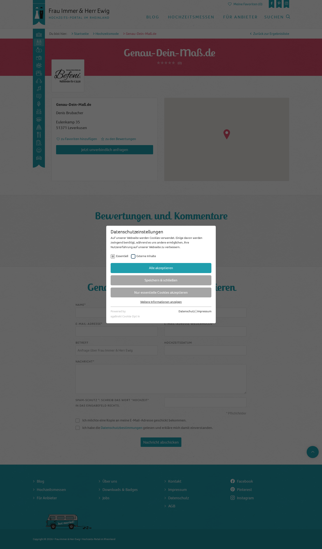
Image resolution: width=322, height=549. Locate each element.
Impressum (204, 311)
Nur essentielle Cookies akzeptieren (161, 292)
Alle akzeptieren (161, 268)
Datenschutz (187, 311)
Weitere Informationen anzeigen (161, 302)
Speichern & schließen (161, 280)
